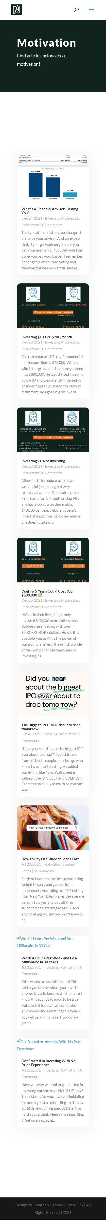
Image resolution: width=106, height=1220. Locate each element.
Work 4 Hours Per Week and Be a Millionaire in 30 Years (49, 960)
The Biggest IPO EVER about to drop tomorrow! (51, 727)
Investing (52, 218)
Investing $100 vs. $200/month (46, 337)
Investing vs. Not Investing (43, 461)
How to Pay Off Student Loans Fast (50, 859)
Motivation (70, 218)
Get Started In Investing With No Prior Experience (48, 1063)
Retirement (30, 224)
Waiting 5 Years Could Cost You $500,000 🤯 (47, 593)
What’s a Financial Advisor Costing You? (49, 211)
